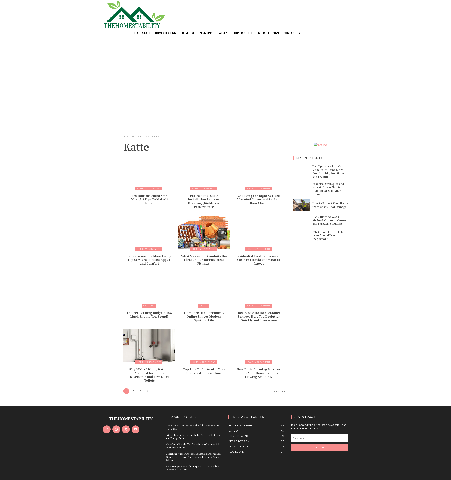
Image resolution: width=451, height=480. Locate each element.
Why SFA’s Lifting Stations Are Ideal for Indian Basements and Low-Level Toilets (149, 374)
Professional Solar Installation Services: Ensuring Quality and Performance (204, 201)
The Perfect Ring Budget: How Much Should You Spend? (149, 314)
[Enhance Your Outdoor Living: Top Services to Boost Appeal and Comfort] (149, 232)
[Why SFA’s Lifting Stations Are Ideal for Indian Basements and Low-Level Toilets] (149, 345)
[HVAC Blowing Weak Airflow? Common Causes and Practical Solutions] (301, 220)
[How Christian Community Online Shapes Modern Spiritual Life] (204, 289)
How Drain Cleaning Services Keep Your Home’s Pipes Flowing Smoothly (259, 373)
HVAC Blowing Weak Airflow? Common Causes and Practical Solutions (329, 220)
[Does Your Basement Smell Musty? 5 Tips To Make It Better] (149, 172)
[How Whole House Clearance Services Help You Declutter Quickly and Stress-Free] (259, 289)
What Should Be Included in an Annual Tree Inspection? (328, 235)
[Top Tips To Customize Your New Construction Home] (204, 345)
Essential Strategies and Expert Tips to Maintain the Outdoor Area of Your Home (330, 189)
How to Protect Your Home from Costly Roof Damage (330, 205)
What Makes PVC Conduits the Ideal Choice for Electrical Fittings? (204, 260)
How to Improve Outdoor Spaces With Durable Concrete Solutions (192, 468)
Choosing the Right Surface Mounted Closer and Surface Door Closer (258, 199)
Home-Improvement (149, 188)
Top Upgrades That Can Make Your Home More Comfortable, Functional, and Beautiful (328, 171)
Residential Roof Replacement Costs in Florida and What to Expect (259, 260)
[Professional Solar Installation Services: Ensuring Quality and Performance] (204, 172)
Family (203, 305)
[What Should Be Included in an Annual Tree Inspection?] (301, 235)
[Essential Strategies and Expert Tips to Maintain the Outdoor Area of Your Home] (301, 188)
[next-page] (148, 391)
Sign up (319, 447)
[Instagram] (116, 429)
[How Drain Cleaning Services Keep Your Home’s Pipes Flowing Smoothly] (259, 345)
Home (126, 136)
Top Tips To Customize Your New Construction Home (204, 371)
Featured (149, 305)
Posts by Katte (154, 136)
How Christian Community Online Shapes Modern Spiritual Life (204, 316)
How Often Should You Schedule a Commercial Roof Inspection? (192, 446)
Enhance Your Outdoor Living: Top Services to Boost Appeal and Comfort (149, 260)
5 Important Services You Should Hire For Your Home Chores (192, 427)
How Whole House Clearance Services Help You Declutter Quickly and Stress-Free (259, 316)
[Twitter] (126, 429)
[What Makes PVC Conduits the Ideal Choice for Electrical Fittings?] (204, 232)
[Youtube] (135, 429)
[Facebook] (107, 429)
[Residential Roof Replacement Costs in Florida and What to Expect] (259, 232)
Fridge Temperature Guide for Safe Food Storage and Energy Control (193, 436)
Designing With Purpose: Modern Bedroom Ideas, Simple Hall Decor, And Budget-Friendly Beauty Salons (194, 457)
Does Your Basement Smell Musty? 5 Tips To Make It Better (149, 199)
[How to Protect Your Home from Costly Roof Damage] (301, 205)
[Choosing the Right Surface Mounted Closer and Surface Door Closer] (259, 172)
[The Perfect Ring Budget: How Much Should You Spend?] (149, 289)
